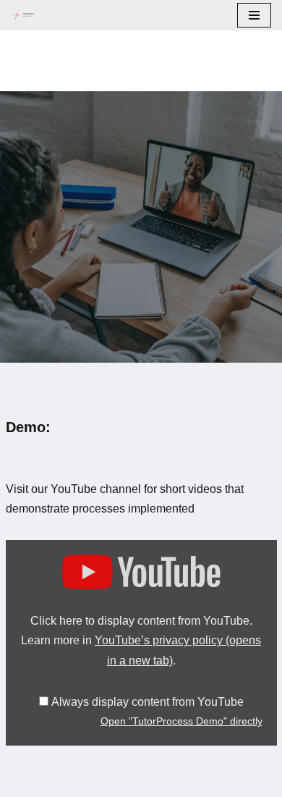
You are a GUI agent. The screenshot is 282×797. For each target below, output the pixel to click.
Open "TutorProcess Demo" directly (181, 721)
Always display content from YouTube (147, 702)
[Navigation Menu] (254, 15)
